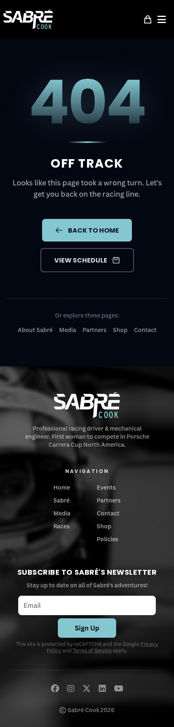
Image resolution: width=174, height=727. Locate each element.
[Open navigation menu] (164, 19)
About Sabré (35, 330)
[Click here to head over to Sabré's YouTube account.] (119, 688)
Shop (120, 330)
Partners (94, 330)
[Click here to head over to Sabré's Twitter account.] (86, 688)
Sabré (61, 500)
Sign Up (87, 628)
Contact (145, 330)
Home (61, 487)
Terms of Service (92, 650)
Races (61, 526)
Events (106, 487)
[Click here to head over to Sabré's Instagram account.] (71, 688)
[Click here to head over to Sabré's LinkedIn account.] (102, 688)
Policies (107, 539)
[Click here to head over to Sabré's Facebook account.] (55, 688)
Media (67, 330)
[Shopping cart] (148, 19)
